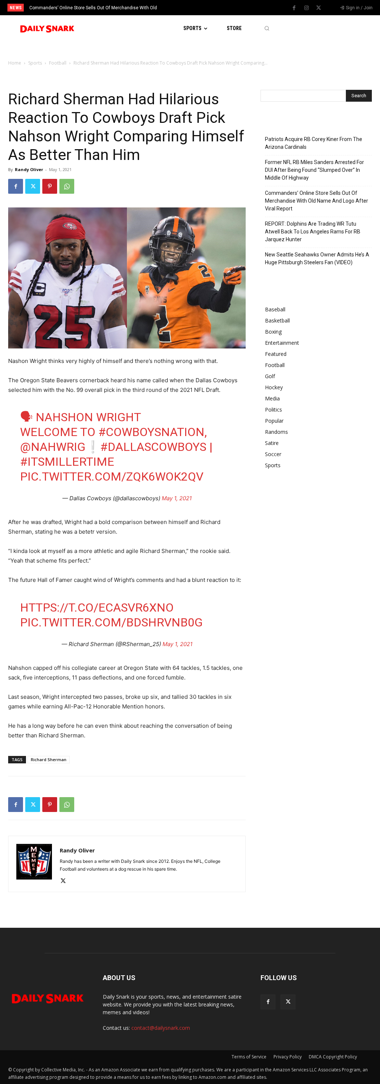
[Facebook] (294, 8)
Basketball (277, 320)
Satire (272, 442)
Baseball (275, 309)
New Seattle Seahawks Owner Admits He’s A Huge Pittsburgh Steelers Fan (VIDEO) (317, 258)
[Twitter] (319, 8)
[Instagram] (306, 8)
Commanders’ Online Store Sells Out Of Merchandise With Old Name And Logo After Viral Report (316, 201)
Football (57, 63)
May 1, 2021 (177, 498)
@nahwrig (52, 447)
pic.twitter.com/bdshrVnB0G (111, 622)
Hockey (274, 387)
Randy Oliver (29, 169)
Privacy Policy (287, 1057)
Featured (275, 353)
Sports (35, 63)
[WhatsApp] (66, 186)
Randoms (276, 431)
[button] (266, 28)
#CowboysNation (151, 432)
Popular (274, 420)
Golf (270, 376)
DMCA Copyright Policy (333, 1057)
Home (14, 63)
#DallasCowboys (153, 447)
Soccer (273, 454)
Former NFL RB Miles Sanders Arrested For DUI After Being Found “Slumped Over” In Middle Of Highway (314, 170)
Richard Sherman (48, 759)
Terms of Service (249, 1057)
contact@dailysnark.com (160, 1027)
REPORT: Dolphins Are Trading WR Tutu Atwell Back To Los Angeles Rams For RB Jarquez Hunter (312, 231)
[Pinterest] (49, 186)
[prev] (197, 7)
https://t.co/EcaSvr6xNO (97, 607)
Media (272, 398)
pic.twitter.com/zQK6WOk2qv (111, 476)
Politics (273, 409)
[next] (209, 7)
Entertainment (282, 342)
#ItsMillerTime (67, 462)
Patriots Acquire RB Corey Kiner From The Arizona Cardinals (313, 143)
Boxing (273, 331)
